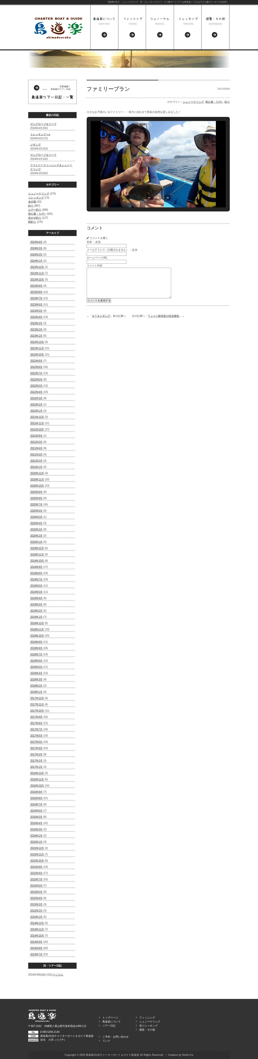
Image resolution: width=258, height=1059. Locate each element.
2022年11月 (37, 348)
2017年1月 (36, 766)
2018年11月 (37, 629)
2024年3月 (36, 248)
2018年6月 (36, 660)
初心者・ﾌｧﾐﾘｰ (37, 213)
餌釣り (32, 221)
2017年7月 (36, 729)
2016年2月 (36, 835)
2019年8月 (36, 573)
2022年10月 (37, 354)
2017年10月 (37, 710)
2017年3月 (36, 754)
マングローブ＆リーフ (43, 124)
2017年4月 (36, 748)
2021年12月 (37, 416)
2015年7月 (36, 879)
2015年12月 (37, 848)
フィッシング (147, 1017)
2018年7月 (36, 654)
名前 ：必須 (94, 241)
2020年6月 (36, 510)
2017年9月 (36, 716)
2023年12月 (37, 266)
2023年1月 (36, 335)
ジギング (35, 144)
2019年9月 (36, 566)
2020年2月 (36, 535)
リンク (106, 1040)
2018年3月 (36, 679)
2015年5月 (36, 891)
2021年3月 (36, 454)
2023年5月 (36, 310)
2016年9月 (36, 791)
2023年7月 (36, 298)
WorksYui (187, 1054)
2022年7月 (36, 373)
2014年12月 (37, 923)
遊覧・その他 (147, 1029)
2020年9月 (36, 491)
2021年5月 (36, 441)
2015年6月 (36, 885)
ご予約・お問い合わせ (115, 1036)
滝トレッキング (148, 1025)
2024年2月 (36, 254)
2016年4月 (36, 823)
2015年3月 (36, 904)
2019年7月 (36, 579)
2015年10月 (37, 860)
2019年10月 (37, 560)
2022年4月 (36, 391)
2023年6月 (36, 304)
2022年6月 (36, 379)
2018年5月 (36, 666)
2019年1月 (36, 616)
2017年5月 (36, 741)
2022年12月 (37, 341)
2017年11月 (37, 704)
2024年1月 (36, 260)
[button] (149, 197)
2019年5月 (36, 591)
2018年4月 (36, 673)
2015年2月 (36, 910)
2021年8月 (36, 435)
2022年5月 (36, 385)
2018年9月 (36, 641)
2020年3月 (36, 529)
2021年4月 (36, 448)
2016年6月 (36, 810)
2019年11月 (37, 554)
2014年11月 (37, 929)
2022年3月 (36, 398)
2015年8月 (36, 873)
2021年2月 (36, 460)
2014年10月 (37, 935)
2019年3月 (36, 604)
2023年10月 (37, 279)
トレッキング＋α (40, 134)
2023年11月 (37, 273)
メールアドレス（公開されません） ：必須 (112, 249)
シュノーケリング (38, 193)
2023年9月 (36, 285)
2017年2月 (36, 760)
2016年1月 (36, 841)
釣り (30, 205)
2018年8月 (36, 648)
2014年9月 (36, 941)
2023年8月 (36, 291)
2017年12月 (37, 698)
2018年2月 (36, 685)
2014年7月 (36, 954)
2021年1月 (36, 466)
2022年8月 (36, 366)
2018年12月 (37, 623)
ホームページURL (97, 257)
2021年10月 (37, 429)
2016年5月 (36, 816)
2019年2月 (36, 610)
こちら (59, 974)
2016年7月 (36, 804)
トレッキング (36, 197)
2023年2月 (36, 329)
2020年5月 (36, 516)
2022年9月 (36, 360)
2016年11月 (37, 779)
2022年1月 (36, 410)
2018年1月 (36, 691)
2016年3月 (36, 829)
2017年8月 (36, 723)
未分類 (32, 201)
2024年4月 (36, 241)
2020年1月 (36, 541)
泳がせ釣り (34, 217)
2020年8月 (36, 498)
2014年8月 (36, 948)
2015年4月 (36, 898)
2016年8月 (36, 798)
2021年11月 (37, 423)
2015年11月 (37, 854)
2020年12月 (37, 473)
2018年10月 (37, 635)
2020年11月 (37, 479)
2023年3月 (36, 323)
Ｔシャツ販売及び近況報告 (163, 315)
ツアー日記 (108, 1025)
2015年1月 (36, 916)
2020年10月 (37, 485)
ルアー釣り (34, 209)
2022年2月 (36, 404)
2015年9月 (36, 866)
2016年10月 (37, 785)
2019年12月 (37, 548)
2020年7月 (36, 504)
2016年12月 (37, 773)
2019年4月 (36, 598)
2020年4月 (36, 523)
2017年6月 (36, 735)
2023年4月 (36, 316)
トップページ (110, 1017)
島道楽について (111, 1021)
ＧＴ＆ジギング (101, 315)
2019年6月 (36, 585)
